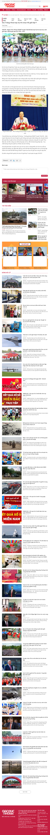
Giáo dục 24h (43, 19)
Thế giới (3, 229)
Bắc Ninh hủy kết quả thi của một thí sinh (17, 196)
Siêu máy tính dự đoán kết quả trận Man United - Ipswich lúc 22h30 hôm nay (35, 409)
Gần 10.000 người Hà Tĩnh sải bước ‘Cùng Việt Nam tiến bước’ (35, 674)
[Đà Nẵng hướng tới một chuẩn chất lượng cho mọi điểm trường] (34, 189)
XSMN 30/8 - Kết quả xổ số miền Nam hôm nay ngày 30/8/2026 (34, 512)
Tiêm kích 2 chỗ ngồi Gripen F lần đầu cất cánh (35, 334)
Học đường (40, 9)
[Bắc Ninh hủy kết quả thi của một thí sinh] (17, 189)
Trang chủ (3, 10)
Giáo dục (8, 9)
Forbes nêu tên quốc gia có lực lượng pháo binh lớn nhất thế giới (43, 225)
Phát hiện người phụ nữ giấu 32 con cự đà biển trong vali (35, 688)
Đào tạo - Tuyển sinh (28, 19)
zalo (14, 160)
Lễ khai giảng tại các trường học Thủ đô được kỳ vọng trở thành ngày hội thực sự (35, 541)
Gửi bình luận (44, 175)
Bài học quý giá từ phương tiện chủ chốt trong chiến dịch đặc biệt (42, 238)
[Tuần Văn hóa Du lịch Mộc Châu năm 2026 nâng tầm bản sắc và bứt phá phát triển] (12, 281)
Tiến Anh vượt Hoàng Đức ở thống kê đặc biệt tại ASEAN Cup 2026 (25, 269)
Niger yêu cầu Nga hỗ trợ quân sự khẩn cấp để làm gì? (35, 806)
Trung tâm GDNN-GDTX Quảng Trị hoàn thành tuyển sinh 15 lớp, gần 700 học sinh (35, 644)
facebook (11, 160)
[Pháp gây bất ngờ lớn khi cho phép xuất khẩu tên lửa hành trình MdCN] (12, 296)
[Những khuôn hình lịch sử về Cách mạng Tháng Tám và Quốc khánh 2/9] (12, 428)
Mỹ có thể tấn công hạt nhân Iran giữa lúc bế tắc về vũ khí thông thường (35, 718)
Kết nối (29, 9)
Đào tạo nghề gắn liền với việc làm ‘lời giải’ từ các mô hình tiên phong (34, 320)
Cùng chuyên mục (9, 181)
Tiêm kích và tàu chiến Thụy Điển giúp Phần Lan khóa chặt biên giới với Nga (35, 526)
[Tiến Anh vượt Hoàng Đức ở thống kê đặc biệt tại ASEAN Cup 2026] (25, 256)
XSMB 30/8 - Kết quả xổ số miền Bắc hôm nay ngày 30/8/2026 (34, 394)
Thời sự (13, 9)
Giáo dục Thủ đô (45, 6)
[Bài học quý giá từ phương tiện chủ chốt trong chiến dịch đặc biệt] (32, 238)
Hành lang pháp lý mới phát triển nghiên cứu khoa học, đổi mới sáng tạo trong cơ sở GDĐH (35, 556)
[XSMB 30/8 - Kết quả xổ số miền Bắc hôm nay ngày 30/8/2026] (12, 399)
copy (20, 160)
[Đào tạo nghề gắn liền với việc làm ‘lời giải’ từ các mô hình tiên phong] (12, 325)
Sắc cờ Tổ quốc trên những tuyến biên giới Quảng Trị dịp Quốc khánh (34, 629)
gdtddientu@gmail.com (36, 1)
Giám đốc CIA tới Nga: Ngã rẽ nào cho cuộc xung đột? (35, 615)
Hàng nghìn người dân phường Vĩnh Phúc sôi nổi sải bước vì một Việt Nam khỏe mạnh (35, 350)
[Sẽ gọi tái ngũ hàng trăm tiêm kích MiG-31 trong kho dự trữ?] (32, 211)
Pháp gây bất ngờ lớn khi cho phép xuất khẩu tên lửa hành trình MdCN (34, 291)
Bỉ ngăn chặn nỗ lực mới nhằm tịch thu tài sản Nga (34, 659)
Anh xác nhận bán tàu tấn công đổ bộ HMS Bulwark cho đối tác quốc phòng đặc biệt (34, 821)
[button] (47, 256)
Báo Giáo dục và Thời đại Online (10, 5)
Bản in (17, 160)
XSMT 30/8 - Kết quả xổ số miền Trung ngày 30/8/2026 (34, 497)
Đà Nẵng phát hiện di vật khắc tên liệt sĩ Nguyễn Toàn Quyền (35, 791)
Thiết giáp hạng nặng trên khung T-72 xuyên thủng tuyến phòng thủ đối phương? (14, 227)
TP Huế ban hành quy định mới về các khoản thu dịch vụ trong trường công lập (35, 453)
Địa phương (19, 19)
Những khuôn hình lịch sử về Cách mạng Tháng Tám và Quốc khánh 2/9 (35, 423)
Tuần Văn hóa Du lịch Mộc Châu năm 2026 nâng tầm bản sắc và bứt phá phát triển (35, 276)
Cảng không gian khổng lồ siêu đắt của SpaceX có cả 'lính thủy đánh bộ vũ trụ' (35, 762)
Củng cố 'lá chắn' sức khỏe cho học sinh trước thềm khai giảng (35, 703)
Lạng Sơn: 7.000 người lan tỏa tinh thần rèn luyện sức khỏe (34, 732)
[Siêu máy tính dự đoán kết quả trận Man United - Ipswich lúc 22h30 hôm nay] (12, 414)
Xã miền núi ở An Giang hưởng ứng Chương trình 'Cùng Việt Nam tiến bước (35, 571)
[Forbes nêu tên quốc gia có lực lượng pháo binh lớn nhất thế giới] (32, 225)
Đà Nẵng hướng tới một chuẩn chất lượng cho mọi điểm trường (34, 196)
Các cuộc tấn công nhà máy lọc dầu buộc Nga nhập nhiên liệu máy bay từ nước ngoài (34, 365)
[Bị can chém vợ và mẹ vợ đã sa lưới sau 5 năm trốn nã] (12, 311)
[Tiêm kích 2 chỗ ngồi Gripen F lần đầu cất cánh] (12, 340)
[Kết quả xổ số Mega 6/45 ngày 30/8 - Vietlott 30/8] (12, 384)
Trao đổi (34, 9)
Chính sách (13, 19)
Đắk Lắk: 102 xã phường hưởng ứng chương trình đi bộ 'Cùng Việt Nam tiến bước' (35, 776)
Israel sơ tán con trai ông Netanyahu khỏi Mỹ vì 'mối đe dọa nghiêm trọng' (35, 585)
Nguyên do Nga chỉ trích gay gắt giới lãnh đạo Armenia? (40, 269)
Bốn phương (36, 19)
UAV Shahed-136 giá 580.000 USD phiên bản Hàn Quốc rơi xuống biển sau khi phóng (35, 747)
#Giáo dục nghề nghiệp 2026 (33, 14)
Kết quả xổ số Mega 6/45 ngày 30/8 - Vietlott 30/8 (34, 379)
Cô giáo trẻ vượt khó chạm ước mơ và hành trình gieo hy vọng (34, 600)
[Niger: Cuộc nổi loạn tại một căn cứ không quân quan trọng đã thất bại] (12, 443)
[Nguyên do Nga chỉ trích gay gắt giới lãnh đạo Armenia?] (40, 256)
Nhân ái (46, 9)
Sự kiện (5, 15)
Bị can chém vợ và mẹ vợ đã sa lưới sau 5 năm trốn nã (34, 306)
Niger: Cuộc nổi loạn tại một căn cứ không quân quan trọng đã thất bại (35, 438)
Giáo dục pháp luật (21, 9)
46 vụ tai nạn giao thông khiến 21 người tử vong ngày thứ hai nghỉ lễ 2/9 (35, 482)
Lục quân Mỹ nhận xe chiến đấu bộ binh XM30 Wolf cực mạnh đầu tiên (34, 468)
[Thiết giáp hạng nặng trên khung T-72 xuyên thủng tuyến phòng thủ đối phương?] (14, 216)
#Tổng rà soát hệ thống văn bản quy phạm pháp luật (17, 14)
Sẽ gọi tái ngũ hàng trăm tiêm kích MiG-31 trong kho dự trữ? (43, 211)
